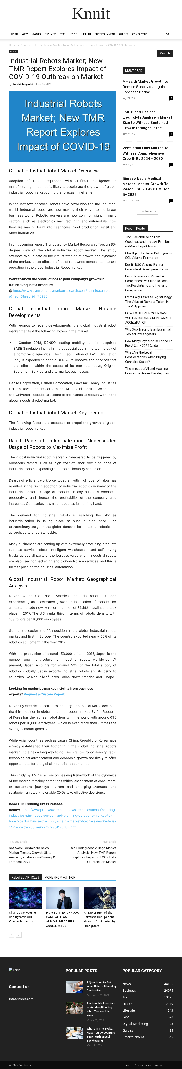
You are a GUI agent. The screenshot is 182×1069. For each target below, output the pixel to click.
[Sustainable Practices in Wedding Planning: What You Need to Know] (74, 1008)
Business (50, 34)
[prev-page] (11, 935)
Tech (63, 34)
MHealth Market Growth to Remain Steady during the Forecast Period (145, 86)
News (24, 45)
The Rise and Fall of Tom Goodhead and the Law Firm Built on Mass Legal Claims (148, 241)
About (158, 1065)
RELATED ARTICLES (25, 877)
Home (14, 34)
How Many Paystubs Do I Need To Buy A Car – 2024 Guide (148, 343)
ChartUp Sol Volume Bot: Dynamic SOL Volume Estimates (22, 917)
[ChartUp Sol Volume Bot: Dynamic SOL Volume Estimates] (25, 898)
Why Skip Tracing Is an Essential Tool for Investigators (148, 332)
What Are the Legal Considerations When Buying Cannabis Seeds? (145, 357)
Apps (25, 34)
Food (73, 34)
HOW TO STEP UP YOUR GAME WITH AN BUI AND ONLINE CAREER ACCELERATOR (148, 317)
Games (36, 34)
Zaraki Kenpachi (23, 84)
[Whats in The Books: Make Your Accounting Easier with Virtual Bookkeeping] (74, 1033)
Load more (146, 211)
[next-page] (19, 935)
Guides (123, 34)
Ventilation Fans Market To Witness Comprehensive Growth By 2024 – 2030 (145, 153)
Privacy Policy (142, 1065)
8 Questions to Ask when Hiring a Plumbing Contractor (101, 986)
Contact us (139, 34)
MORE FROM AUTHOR (60, 877)
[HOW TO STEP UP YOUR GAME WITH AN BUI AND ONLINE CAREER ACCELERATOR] (62, 898)
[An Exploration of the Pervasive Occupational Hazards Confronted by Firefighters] (100, 898)
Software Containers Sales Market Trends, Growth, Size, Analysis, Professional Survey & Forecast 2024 (32, 855)
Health (86, 34)
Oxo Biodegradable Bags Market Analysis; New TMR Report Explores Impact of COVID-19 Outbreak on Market (92, 855)
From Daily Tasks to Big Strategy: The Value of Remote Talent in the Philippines (148, 301)
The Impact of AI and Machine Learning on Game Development (147, 371)
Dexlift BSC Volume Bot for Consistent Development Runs (147, 267)
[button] (167, 34)
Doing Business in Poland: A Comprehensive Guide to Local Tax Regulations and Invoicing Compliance (146, 283)
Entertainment (105, 34)
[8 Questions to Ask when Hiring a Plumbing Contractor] (74, 987)
